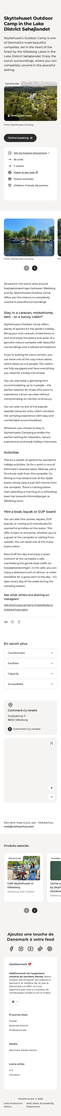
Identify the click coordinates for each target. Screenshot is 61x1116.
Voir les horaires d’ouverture (30, 153)
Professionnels (17, 1030)
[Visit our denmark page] (11, 949)
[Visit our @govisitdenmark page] (40, 949)
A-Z (11, 1070)
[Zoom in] (51, 788)
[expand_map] (51, 743)
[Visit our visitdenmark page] (30, 949)
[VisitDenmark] (20, 964)
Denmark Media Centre (23, 1050)
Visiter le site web (24, 172)
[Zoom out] (51, 797)
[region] (30, 770)
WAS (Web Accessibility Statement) (40, 1105)
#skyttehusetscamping (19, 605)
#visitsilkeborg (43, 605)
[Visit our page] (21, 949)
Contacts (14, 1074)
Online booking (18, 137)
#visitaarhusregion (16, 609)
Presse (13, 1021)
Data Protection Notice (13, 1105)
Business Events (18, 1025)
